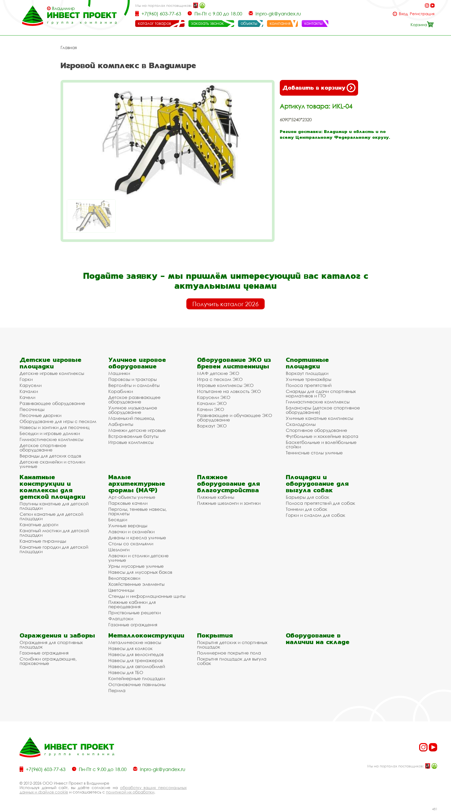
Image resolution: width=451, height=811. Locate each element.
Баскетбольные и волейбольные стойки (321, 444)
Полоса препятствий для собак (320, 503)
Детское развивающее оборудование (134, 399)
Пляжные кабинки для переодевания (132, 604)
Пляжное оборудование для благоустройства (228, 483)
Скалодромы (301, 424)
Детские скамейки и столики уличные (52, 464)
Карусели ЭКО (213, 397)
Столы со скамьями (130, 543)
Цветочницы (121, 590)
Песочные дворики (40, 415)
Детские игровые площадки (50, 362)
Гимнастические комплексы (51, 439)
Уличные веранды (127, 525)
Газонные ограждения (132, 624)
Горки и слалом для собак (315, 515)
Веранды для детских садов (50, 456)
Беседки (117, 519)
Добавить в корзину (313, 87)
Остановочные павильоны (136, 684)
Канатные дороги (39, 524)
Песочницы (32, 409)
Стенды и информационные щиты (146, 596)
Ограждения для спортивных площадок (51, 644)
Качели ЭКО (210, 409)
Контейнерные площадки (136, 678)
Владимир (63, 8)
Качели (27, 397)
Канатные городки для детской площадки (54, 549)
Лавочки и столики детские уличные (138, 557)
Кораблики (120, 391)
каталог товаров (154, 23)
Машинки (119, 373)
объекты (249, 23)
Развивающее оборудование (52, 403)
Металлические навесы (134, 642)
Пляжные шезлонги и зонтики (228, 503)
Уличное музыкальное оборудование (132, 410)
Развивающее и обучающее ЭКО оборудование (234, 417)
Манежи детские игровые (137, 430)
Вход (403, 13)
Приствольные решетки (134, 612)
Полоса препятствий (308, 385)
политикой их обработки (130, 792)
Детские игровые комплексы (52, 373)
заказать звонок (207, 23)
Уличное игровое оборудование (137, 362)
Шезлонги (118, 549)
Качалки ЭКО (212, 403)
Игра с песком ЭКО (220, 379)
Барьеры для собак (307, 497)
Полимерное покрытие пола (229, 653)
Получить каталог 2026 (225, 304)
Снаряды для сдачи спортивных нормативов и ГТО (321, 393)
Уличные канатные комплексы (319, 418)
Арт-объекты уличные (131, 497)
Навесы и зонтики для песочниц (55, 427)
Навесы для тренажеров (135, 660)
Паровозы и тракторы (132, 379)
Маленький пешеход (131, 418)
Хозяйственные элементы (136, 584)
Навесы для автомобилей (136, 666)
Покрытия (215, 635)
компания (280, 23)
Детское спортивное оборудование (43, 447)
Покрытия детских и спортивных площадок (232, 644)
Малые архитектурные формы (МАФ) (136, 483)
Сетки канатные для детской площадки (51, 516)
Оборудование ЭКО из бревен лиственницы (234, 362)
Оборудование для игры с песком (58, 421)
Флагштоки (120, 618)
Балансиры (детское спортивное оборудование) (323, 410)
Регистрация (422, 13)
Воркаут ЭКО (212, 426)
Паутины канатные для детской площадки (54, 505)
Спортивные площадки (307, 362)
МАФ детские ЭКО (218, 373)
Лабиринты (120, 424)
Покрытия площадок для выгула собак (231, 661)
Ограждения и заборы (57, 635)
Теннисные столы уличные (314, 452)
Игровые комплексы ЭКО (225, 385)
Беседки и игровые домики (50, 433)
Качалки (29, 391)
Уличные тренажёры (308, 379)
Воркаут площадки (307, 373)
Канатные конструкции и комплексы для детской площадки (52, 487)
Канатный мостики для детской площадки (54, 532)
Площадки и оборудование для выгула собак (317, 483)
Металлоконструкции (146, 635)
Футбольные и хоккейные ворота (322, 436)
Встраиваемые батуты (133, 436)
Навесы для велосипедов (136, 654)
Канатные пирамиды (43, 541)
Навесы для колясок (130, 648)
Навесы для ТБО (125, 672)
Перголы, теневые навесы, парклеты (137, 511)
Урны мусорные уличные (136, 566)
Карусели (30, 385)
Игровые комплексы (130, 442)
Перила (117, 690)
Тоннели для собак (306, 509)
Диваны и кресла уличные (137, 537)
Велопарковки (124, 578)
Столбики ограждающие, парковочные (48, 661)
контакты (313, 23)
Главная (69, 47)
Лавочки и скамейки (131, 531)
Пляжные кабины (215, 497)
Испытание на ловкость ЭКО (229, 391)
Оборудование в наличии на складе (317, 638)
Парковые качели (127, 503)
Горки (26, 379)
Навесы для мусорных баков (140, 572)
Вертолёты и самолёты (133, 385)
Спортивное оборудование (316, 430)
